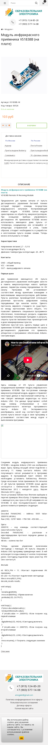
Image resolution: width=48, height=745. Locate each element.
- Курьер (7, 145)
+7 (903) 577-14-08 (29, 24)
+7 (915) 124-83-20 (29, 20)
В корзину (31, 125)
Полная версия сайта (24, 708)
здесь (35, 489)
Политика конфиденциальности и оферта (24, 699)
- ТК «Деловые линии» (39, 155)
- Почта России (36, 145)
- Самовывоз (9, 155)
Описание (5, 651)
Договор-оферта (24, 705)
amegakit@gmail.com (24, 695)
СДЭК (6, 163)
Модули (8, 29)
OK (21, 738)
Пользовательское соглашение (24, 702)
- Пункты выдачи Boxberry (15, 150)
